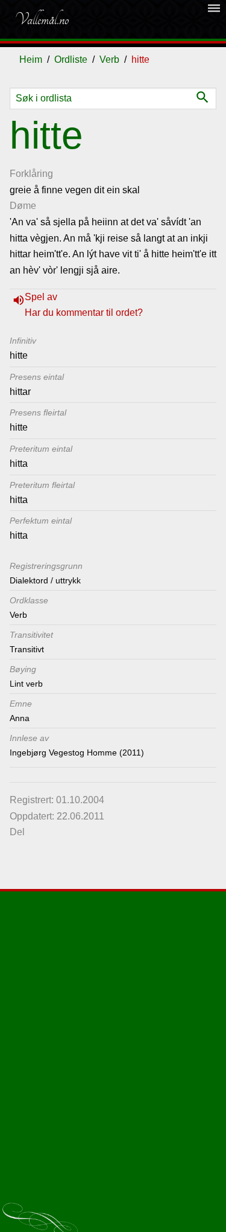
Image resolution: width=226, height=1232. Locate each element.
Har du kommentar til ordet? (84, 312)
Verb (109, 59)
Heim (30, 59)
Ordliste (70, 59)
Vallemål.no (41, 19)
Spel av (41, 297)
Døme (23, 206)
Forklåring (31, 173)
